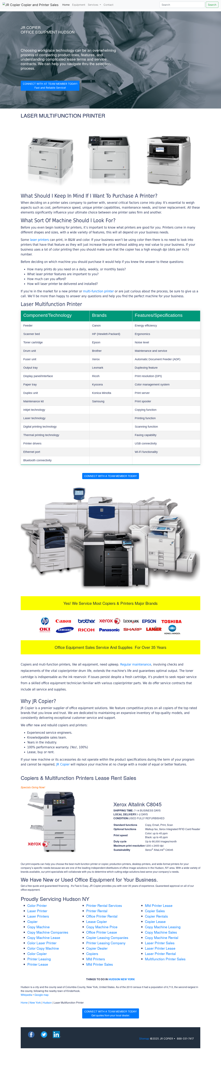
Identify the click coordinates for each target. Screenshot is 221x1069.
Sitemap (144, 1038)
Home (66, 4)
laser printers (40, 240)
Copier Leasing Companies (107, 937)
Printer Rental (96, 910)
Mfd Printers (95, 958)
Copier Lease (155, 921)
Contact (108, 4)
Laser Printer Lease (160, 948)
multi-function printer (98, 291)
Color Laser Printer (41, 942)
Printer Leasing (39, 958)
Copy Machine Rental (161, 937)
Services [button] (93, 4)
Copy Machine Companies (47, 932)
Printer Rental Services (104, 905)
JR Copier (63, 764)
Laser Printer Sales (160, 942)
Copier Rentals (156, 916)
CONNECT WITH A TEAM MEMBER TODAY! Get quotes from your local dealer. (110, 1013)
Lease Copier (96, 921)
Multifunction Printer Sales (165, 958)
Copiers (92, 953)
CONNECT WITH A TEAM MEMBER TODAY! (110, 476)
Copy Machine (38, 926)
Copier (32, 921)
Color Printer (37, 905)
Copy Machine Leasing (163, 926)
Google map (41, 995)
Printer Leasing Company (106, 942)
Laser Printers (38, 916)
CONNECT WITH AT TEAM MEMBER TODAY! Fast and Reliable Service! (50, 85)
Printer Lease (37, 964)
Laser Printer (37, 910)
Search (212, 4)
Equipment (78, 4)
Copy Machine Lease (43, 937)
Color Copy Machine (43, 948)
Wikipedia (26, 995)
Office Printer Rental (101, 916)
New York (35, 1002)
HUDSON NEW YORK (122, 979)
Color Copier (37, 953)
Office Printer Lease (101, 932)
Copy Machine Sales (161, 932)
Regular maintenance (135, 664)
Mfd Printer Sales (99, 964)
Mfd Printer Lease (158, 905)
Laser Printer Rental (160, 953)
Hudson (47, 1002)
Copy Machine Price (101, 926)
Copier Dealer (97, 948)
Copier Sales (155, 910)
